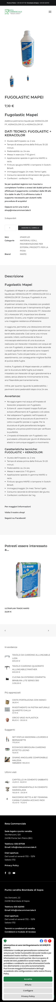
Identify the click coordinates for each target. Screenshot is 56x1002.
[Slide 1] (12, 81)
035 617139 (19, 844)
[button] (50, 12)
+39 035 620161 (44, 3)
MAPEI (23, 254)
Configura (28, 990)
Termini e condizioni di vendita (20, 928)
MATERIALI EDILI (28, 240)
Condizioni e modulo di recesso (20, 932)
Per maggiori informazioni (18, 506)
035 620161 (19, 906)
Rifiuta (28, 984)
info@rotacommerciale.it (23, 847)
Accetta (28, 979)
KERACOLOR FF (24, 294)
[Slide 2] (28, 78)
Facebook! (20, 518)
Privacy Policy (28, 996)
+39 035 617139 (21, 3)
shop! (22, 512)
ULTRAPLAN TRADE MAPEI (17, 608)
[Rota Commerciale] (13, 11)
